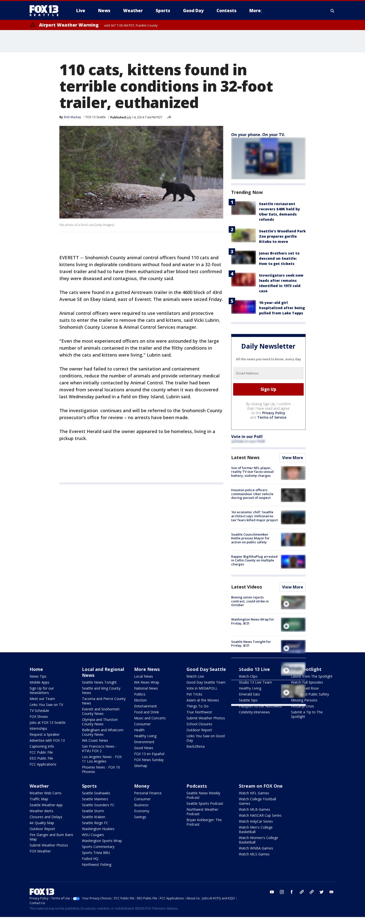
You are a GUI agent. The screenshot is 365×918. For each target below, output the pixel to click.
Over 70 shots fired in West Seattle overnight (252, 688)
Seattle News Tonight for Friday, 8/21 (251, 643)
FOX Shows (39, 716)
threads (312, 892)
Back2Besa (195, 746)
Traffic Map (39, 799)
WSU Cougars (93, 834)
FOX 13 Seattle (96, 117)
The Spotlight (306, 669)
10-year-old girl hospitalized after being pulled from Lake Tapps (282, 307)
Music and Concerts (150, 718)
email (331, 892)
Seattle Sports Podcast (204, 803)
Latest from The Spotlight (311, 676)
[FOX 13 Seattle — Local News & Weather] (46, 11)
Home (36, 669)
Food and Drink (146, 712)
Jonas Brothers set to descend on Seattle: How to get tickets (279, 258)
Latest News (245, 457)
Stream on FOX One (261, 786)
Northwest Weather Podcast (202, 811)
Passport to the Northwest (260, 706)
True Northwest (199, 712)
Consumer (142, 724)
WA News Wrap (146, 682)
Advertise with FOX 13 (47, 740)
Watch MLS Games (254, 854)
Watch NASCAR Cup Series (260, 815)
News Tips (38, 676)
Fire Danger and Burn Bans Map (51, 837)
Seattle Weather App (46, 805)
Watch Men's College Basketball (256, 829)
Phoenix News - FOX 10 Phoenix (101, 769)
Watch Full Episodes (307, 682)
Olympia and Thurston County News (100, 721)
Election (140, 700)
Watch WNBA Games (256, 848)
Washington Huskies (98, 828)
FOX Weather (40, 851)
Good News (143, 747)
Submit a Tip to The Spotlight (307, 714)
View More (292, 457)
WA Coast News (95, 740)
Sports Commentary (98, 846)
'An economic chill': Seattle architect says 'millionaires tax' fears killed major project (254, 516)
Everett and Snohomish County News (100, 711)
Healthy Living (145, 736)
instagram (282, 892)
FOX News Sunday (149, 759)
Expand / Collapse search (332, 10)
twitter (322, 892)
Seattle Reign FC (95, 822)
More (255, 10)
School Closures (199, 724)
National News (146, 688)
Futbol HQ (90, 858)
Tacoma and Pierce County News (104, 700)
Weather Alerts (41, 810)
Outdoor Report (199, 730)
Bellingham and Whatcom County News (102, 732)
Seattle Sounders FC (98, 805)
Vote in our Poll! (247, 436)
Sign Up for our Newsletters (42, 690)
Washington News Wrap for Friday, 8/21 (252, 621)
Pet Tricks (194, 694)
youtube (272, 892)
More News (147, 669)
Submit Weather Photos (205, 718)
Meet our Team (42, 698)
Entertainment (145, 706)
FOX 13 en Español (149, 753)
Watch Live (195, 676)
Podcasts (196, 786)
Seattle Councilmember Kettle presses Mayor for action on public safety (250, 538)
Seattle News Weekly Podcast (203, 795)
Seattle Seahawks (96, 793)
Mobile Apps (39, 682)
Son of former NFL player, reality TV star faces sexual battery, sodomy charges (252, 472)
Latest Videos (246, 587)
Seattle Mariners (95, 799)
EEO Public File (41, 758)
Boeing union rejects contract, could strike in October (250, 601)
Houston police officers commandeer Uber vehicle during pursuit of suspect (252, 494)
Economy (141, 810)
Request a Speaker (45, 734)
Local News (143, 676)
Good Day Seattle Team (205, 682)
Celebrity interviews (254, 712)
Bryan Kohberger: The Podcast (204, 822)
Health (139, 730)
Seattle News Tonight (99, 682)
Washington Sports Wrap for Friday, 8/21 (253, 665)
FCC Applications (43, 764)
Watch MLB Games (254, 809)
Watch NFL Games (254, 793)
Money (141, 786)
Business (141, 805)
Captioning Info (42, 746)
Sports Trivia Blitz (96, 852)
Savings (140, 816)
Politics (140, 694)
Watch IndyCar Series (256, 821)
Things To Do (197, 706)
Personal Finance (148, 793)
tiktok (302, 892)
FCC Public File (41, 752)
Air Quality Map (42, 822)
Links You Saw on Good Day (205, 738)
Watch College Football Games (257, 801)
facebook (292, 892)
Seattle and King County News (101, 690)
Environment (144, 741)
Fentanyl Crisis (302, 706)
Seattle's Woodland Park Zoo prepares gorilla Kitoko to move (282, 236)
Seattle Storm (93, 810)
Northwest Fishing (96, 864)
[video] (293, 602)
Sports (89, 786)
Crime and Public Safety (310, 694)
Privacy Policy (273, 412)
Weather (39, 786)
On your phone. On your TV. (258, 134)
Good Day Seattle (206, 669)
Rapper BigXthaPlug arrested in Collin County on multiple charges (254, 560)
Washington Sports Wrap (102, 840)
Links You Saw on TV (46, 704)
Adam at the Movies (202, 700)
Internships (38, 728)
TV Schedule (39, 710)
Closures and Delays (46, 816)
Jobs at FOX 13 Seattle (48, 722)
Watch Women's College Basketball (258, 840)
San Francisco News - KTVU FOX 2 (99, 748)
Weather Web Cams (46, 793)
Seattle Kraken (93, 816)
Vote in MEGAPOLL (202, 688)
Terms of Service (271, 417)
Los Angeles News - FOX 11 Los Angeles (102, 759)
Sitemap (140, 765)
